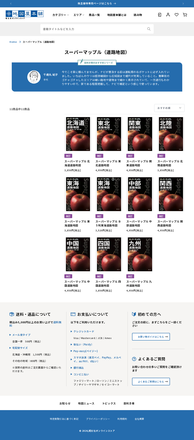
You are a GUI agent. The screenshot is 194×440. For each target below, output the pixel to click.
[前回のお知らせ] (11, 3)
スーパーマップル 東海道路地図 (77, 223)
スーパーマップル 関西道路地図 (170, 223)
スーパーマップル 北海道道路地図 (77, 163)
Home (13, 41)
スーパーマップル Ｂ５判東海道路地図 (108, 223)
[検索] (149, 29)
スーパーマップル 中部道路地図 (139, 223)
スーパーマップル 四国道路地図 (108, 283)
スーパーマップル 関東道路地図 (139, 163)
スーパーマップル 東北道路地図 (108, 163)
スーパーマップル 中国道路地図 (77, 283)
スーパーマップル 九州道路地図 (139, 283)
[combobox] (97, 29)
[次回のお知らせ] (183, 3)
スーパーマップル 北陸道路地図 (170, 163)
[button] (59, 14)
